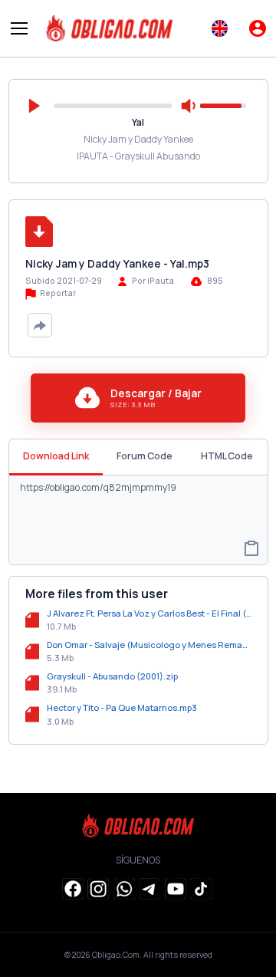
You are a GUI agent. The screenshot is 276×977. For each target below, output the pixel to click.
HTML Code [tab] (227, 455)
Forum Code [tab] (144, 455)
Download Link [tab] (56, 455)
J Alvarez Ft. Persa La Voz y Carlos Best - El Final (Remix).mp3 (149, 613)
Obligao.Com (116, 954)
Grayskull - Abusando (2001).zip (112, 676)
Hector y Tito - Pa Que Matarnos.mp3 (122, 707)
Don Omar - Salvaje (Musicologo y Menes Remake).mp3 (149, 644)
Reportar (57, 293)
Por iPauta (153, 280)
